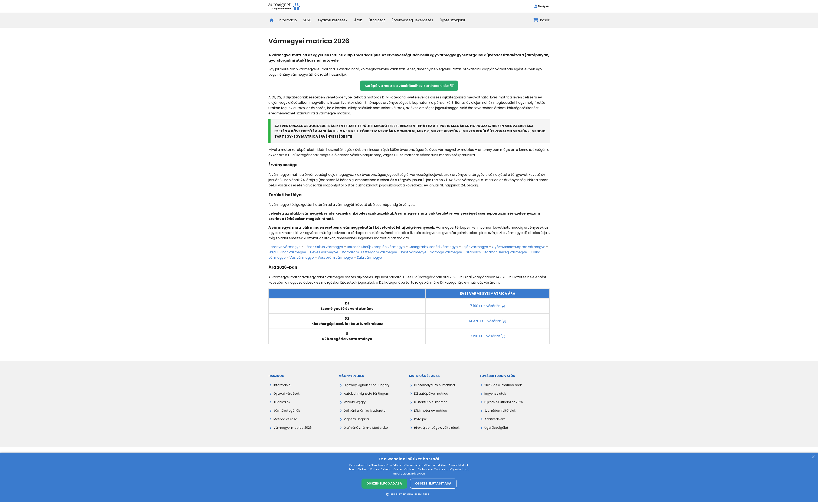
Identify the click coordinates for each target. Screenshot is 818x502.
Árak (358, 20)
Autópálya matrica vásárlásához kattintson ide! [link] (407, 85)
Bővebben (418, 473)
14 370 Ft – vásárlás (485, 321)
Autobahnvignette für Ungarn (366, 393)
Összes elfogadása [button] (384, 483)
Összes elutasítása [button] (433, 483)
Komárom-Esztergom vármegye (369, 252)
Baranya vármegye (284, 246)
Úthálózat (377, 20)
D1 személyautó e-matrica (434, 385)
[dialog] (409, 477)
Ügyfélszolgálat (452, 20)
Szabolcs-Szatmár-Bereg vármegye (496, 252)
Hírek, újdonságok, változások (436, 428)
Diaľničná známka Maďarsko (366, 428)
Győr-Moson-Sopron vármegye (518, 246)
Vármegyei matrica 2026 (293, 428)
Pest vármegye (413, 252)
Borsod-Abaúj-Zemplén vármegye (376, 246)
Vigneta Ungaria (356, 419)
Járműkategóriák (287, 410)
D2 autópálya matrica (431, 393)
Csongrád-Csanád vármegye (433, 246)
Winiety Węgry (355, 402)
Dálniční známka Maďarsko (365, 410)
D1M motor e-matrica (430, 410)
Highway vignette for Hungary (366, 385)
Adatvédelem (494, 419)
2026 (307, 20)
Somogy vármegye (446, 252)
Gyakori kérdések (332, 20)
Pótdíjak (420, 419)
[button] (409, 494)
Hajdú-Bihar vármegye (287, 252)
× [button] (813, 457)
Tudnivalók (282, 402)
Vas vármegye (301, 257)
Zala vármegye (369, 257)
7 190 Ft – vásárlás (485, 305)
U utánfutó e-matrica (431, 402)
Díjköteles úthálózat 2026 (503, 402)
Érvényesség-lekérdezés (412, 20)
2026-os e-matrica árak (503, 385)
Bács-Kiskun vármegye (323, 246)
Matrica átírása (285, 419)
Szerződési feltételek (500, 410)
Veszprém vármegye (335, 257)
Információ (287, 20)
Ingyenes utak (495, 393)
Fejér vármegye (475, 246)
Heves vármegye (324, 252)
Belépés (544, 6)
